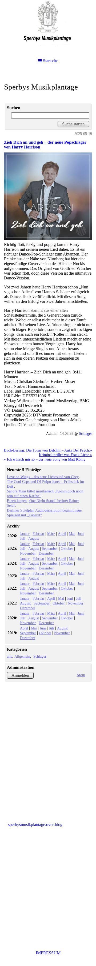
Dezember (46, 553)
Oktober (67, 548)
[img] (48, 26)
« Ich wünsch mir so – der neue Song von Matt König (44, 459)
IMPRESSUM (48, 953)
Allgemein (22, 656)
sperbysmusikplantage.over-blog (35, 824)
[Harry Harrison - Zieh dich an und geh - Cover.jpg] (48, 196)
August (33, 538)
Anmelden (20, 675)
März (51, 533)
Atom (81, 675)
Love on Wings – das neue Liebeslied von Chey (43, 477)
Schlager (85, 433)
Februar (38, 533)
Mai (72, 533)
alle (9, 656)
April (62, 533)
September (50, 548)
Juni (81, 533)
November (28, 553)
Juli (22, 538)
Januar (25, 533)
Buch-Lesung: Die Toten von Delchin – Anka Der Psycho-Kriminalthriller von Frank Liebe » (48, 452)
